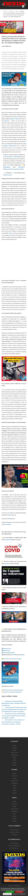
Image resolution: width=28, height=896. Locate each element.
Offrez (6, 650)
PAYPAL (22, 654)
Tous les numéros (14, 826)
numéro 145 (7, 563)
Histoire (14, 745)
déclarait (6, 121)
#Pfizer (5, 169)
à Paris (9, 515)
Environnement (14, 752)
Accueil (5, 11)
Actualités (11, 11)
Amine (10, 233)
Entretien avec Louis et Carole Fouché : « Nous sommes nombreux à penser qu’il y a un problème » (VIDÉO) (14, 716)
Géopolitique (14, 755)
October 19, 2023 (7, 175)
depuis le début (14, 118)
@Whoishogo (6, 167)
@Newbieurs (21, 167)
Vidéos (14, 797)
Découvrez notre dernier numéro (12, 659)
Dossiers (14, 769)
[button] (3, 4)
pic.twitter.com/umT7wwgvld (15, 169)
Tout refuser (19, 892)
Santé (14, 760)
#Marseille (17, 156)
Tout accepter (10, 892)
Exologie (14, 764)
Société (14, 762)
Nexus (14, 4)
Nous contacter (14, 843)
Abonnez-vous (7, 648)
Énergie (14, 750)
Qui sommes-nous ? (14, 839)
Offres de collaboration (14, 845)
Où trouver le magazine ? (14, 885)
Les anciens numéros (14, 832)
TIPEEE (15, 654)
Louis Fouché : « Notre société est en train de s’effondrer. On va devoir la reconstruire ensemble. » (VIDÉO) (13, 722)
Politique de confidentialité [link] (18, 894)
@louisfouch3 (8, 156)
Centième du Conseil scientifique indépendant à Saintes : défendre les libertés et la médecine (14, 703)
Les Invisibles (7, 524)
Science (14, 757)
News (17, 11)
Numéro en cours (14, 829)
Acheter (16, 881)
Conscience (14, 747)
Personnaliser (7, 894)
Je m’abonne (14, 834)
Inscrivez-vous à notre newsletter (12, 692)
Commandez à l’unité (9, 652)
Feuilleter (16, 877)
